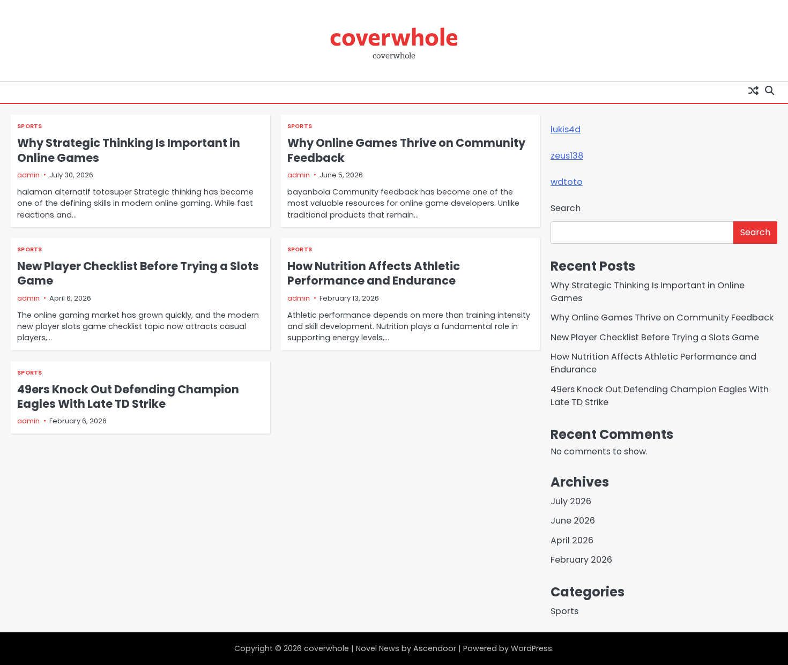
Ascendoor (434, 648)
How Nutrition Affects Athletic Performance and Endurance (373, 273)
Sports (29, 126)
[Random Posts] (753, 90)
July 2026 (571, 501)
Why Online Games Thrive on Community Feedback (406, 150)
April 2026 (572, 540)
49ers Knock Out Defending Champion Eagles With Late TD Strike (128, 397)
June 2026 (573, 520)
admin (28, 175)
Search (566, 208)
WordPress (531, 648)
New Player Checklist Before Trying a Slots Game (138, 273)
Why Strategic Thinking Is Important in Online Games (128, 150)
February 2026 (581, 560)
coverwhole (394, 35)
